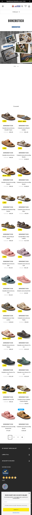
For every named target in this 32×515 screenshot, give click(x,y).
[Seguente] (22, 437)
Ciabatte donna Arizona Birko (24, 210)
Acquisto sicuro (8, 460)
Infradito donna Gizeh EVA (23, 291)
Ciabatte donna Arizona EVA (8, 264)
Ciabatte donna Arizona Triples (24, 319)
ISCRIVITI (16, 509)
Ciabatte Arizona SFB (8, 399)
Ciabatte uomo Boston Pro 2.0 (24, 346)
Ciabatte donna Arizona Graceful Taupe (8, 129)
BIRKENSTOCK (8, 125)
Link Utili (5, 454)
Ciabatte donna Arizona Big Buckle (24, 156)
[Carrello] (29, 6)
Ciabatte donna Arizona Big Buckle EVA (8, 427)
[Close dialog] (29, 493)
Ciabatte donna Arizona (8, 155)
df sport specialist (9, 448)
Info (15, 66)
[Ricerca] (22, 6)
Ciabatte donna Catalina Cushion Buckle (23, 400)
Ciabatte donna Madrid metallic (24, 129)
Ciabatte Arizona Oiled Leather (8, 319)
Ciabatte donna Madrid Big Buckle (8, 210)
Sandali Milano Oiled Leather (23, 237)
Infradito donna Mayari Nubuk (8, 237)
